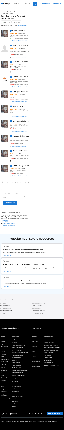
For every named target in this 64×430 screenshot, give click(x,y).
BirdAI (2, 386)
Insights (3, 375)
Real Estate (15, 12)
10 (28, 182)
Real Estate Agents (22, 40)
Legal (13, 394)
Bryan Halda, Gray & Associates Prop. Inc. (21, 151)
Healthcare (14, 389)
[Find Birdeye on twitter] (32, 413)
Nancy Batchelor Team (21, 121)
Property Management (8, 223)
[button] (2, 184)
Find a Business (48, 355)
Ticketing (3, 380)
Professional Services (49, 339)
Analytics (3, 389)
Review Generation (17, 350)
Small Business (16, 336)
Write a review (45, 4)
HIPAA (30, 421)
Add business (10, 203)
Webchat (3, 354)
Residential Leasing (37, 313)
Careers (34, 356)
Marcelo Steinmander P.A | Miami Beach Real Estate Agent (21, 136)
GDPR (26, 421)
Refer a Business (48, 362)
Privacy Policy (15, 421)
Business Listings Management (20, 370)
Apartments (5, 227)
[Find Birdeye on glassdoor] (44, 413)
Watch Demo (35, 341)
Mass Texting (4, 361)
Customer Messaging (17, 355)
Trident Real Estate (20, 77)
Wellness (14, 406)
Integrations (4, 391)
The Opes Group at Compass (21, 91)
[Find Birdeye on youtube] (41, 413)
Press (33, 351)
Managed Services (49, 336)
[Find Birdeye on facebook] (29, 413)
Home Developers (37, 305)
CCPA (34, 421)
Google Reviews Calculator (51, 345)
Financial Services (16, 386)
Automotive (15, 381)
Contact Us (35, 369)
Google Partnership (4, 394)
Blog (33, 349)
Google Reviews (16, 362)
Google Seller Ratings (4, 347)
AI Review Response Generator (52, 347)
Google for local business (18, 345)
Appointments (5, 359)
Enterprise (14, 339)
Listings (3, 336)
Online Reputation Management (20, 352)
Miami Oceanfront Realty (21, 62)
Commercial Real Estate (38, 310)
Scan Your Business (49, 352)
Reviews (3, 339)
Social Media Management (18, 375)
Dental (13, 384)
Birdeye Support (48, 360)
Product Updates (36, 354)
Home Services (15, 391)
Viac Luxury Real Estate (21, 45)
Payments (3, 364)
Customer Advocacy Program (51, 365)
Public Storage (15, 399)
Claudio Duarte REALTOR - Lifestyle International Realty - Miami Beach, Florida (20, 31)
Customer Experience (17, 372)
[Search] (35, 4)
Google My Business (17, 365)
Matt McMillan (18, 106)
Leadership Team (36, 339)
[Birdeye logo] (6, 4)
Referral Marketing (16, 357)
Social (2, 356)
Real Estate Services (7, 222)
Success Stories (36, 359)
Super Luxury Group (21, 166)
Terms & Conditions (6, 421)
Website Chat (15, 360)
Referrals (3, 341)
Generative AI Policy (42, 421)
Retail (13, 404)
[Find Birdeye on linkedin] (35, 413)
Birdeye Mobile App (6, 398)
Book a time (35, 344)
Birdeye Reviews (36, 361)
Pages (2, 344)
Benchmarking (4, 378)
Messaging (4, 370)
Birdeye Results (36, 364)
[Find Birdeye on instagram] (38, 413)
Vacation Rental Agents (8, 225)
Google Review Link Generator (51, 350)
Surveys (3, 373)
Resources (34, 346)
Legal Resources (36, 366)
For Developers (48, 357)
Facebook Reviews (16, 367)
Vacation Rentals (36, 308)
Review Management (17, 347)
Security (22, 421)
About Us (34, 336)
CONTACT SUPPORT (54, 413)
